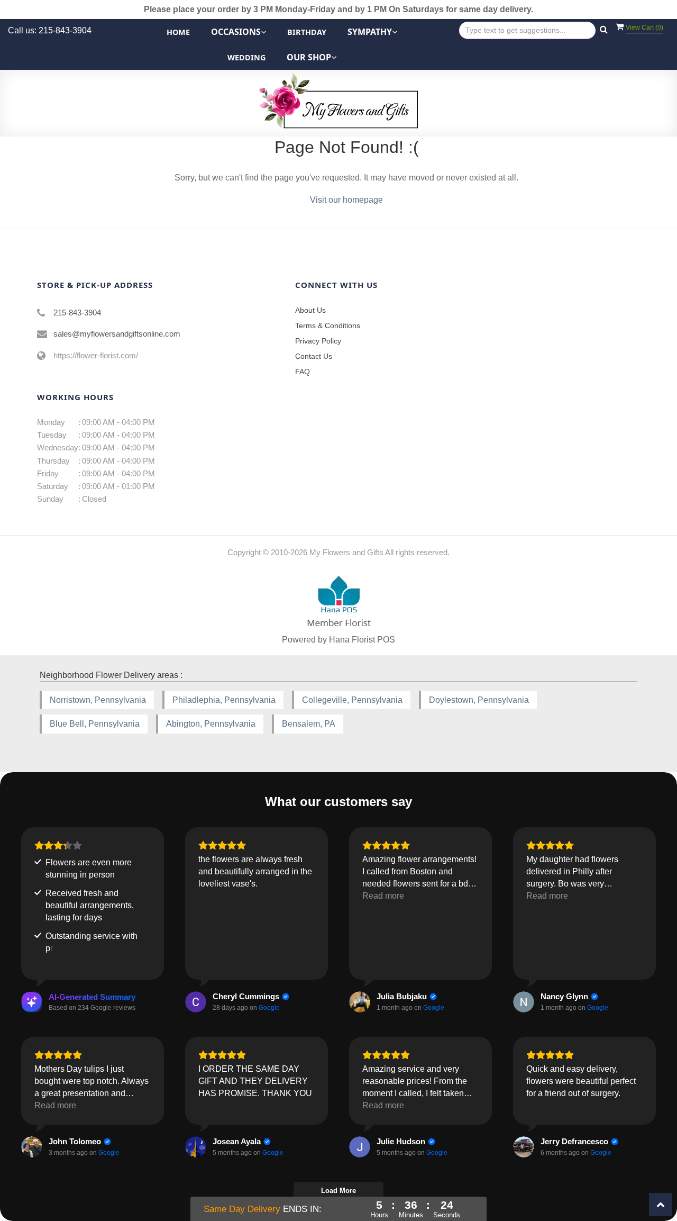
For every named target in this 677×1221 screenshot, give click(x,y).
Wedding (246, 57)
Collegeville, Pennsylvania (352, 699)
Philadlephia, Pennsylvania (224, 699)
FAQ (302, 371)
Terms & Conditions (327, 325)
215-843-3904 (77, 312)
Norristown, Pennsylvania (98, 699)
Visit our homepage (346, 199)
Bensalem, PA (308, 723)
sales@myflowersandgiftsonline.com (116, 333)
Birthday (306, 32)
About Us (310, 310)
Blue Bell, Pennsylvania (95, 723)
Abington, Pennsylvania (210, 723)
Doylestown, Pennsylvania (479, 699)
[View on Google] (195, 1001)
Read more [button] (383, 895)
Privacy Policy (318, 341)
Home (178, 32)
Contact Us (313, 356)
